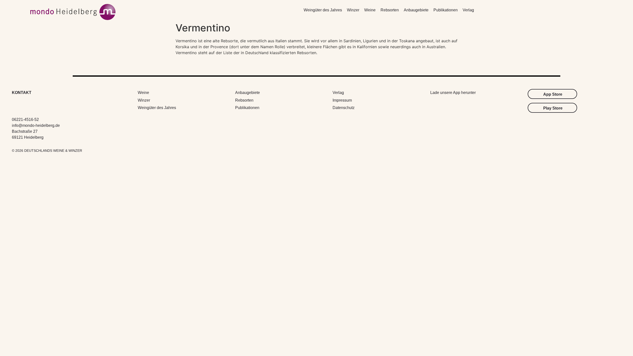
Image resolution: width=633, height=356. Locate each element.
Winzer (353, 10)
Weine (370, 10)
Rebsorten (390, 10)
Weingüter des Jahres (323, 10)
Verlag (468, 10)
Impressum (342, 100)
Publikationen (445, 10)
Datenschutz (344, 108)
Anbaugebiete (416, 10)
